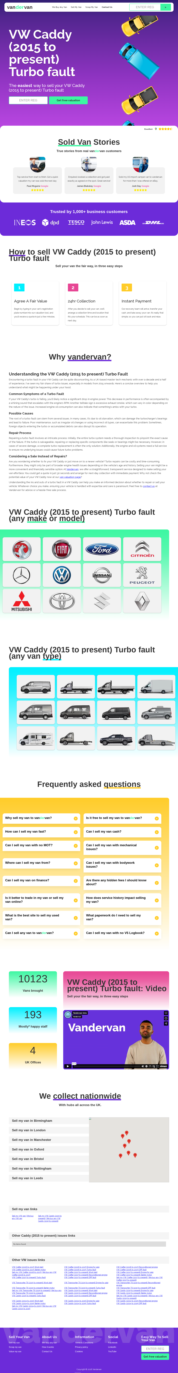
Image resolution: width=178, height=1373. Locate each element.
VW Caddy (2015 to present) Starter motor (134, 1293)
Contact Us (107, 7)
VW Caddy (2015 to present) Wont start (80, 1290)
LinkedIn (112, 1347)
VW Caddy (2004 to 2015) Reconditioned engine (137, 1301)
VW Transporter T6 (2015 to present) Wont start (32, 1283)
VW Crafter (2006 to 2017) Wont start (27, 1267)
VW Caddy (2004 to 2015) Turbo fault (80, 1303)
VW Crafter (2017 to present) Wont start (80, 1272)
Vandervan (72, 469)
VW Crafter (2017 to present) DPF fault (80, 1277)
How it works (48, 1347)
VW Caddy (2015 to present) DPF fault (80, 1296)
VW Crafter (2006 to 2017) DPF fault (131, 1270)
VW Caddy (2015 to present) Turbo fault (29, 1296)
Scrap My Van (91, 7)
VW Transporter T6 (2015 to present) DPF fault (135, 1288)
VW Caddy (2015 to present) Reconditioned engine (85, 1293)
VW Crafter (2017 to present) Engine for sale (134, 1272)
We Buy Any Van (59, 7)
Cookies (79, 1352)
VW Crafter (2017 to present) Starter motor (134, 1275)
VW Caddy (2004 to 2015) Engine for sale (81, 1301)
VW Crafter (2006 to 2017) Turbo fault (80, 1270)
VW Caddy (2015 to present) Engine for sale (134, 1290)
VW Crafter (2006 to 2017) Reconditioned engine (137, 1267)
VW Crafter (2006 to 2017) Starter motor (29, 1270)
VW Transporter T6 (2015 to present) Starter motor (33, 1288)
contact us (149, 486)
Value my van (15, 1352)
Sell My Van (76, 7)
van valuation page (70, 477)
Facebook (112, 1343)
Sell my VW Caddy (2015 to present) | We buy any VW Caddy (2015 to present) (50, 1218)
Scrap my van (15, 1347)
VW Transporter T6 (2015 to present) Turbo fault (84, 1288)
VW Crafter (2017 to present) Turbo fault (29, 1277)
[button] (49, 1120)
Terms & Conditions (84, 1343)
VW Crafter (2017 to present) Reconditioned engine (85, 1275)
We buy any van (49, 1343)
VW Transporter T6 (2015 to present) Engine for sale (86, 1283)
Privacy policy (81, 1347)
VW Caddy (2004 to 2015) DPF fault (131, 1303)
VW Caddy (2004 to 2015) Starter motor (29, 1303)
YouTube (112, 1352)
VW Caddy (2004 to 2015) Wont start (27, 1301)
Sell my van (14, 1343)
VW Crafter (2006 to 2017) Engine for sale (81, 1267)
